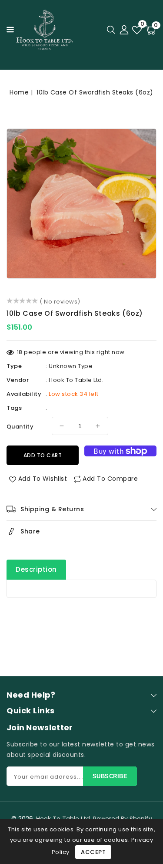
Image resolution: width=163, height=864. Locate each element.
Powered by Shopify (122, 818)
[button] (8, 29)
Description (36, 569)
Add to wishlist (42, 478)
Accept (93, 852)
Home (19, 92)
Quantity (20, 426)
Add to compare (110, 478)
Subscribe (110, 776)
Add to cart (42, 455)
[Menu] (8, 30)
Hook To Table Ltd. (76, 380)
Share (30, 531)
